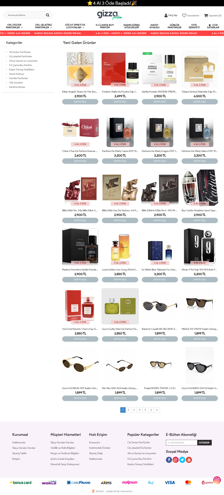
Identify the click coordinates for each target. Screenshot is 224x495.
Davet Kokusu (154, 26)
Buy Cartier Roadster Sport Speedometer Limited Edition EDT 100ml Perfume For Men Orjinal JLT (200, 210)
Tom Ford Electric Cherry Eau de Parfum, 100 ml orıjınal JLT (80, 329)
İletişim (16, 458)
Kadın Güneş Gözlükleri (132, 26)
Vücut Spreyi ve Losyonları (75, 26)
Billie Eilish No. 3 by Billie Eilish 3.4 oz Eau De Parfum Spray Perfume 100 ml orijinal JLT (80, 210)
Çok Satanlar (213, 26)
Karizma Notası (17, 87)
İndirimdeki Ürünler (99, 447)
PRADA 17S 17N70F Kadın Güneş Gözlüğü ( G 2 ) (200, 329)
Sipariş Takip (96, 453)
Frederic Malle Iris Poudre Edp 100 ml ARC (120, 91)
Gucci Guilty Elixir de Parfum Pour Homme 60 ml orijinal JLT (120, 329)
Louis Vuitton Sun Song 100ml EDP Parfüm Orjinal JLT (120, 269)
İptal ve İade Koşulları (62, 458)
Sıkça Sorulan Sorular (24, 447)
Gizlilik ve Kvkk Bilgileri (63, 447)
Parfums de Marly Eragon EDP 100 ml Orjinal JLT (160, 151)
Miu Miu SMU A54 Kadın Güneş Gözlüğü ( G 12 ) (120, 388)
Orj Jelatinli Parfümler (43, 26)
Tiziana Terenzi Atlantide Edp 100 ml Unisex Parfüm (200, 91)
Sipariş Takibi (19, 453)
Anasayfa (94, 442)
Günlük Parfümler (174, 26)
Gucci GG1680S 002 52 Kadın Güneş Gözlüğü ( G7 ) (200, 388)
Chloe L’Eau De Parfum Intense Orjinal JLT (80, 151)
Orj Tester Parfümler (13, 26)
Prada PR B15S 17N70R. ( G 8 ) (160, 388)
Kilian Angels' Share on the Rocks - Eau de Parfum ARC (80, 91)
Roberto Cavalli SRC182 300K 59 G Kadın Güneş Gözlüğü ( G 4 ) (160, 329)
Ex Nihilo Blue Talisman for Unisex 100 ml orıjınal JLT (160, 269)
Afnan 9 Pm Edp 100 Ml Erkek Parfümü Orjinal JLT (200, 269)
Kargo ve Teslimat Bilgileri (65, 453)
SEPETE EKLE (80, 101)
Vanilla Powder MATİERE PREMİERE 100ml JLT (160, 91)
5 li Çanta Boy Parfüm (105, 26)
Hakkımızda (18, 442)
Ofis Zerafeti (194, 26)
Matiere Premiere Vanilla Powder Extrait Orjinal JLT (80, 269)
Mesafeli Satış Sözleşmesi (65, 464)
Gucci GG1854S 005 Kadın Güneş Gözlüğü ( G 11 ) (80, 388)
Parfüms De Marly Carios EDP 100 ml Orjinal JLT (120, 151)
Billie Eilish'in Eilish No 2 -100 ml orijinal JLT (160, 210)
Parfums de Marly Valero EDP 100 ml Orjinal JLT (200, 151)
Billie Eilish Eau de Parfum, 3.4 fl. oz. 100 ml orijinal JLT (120, 210)
